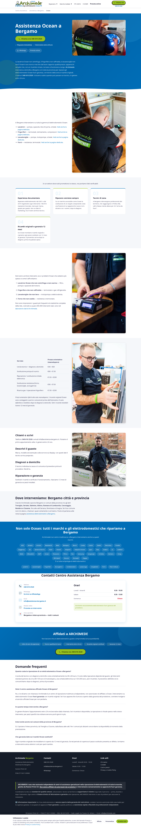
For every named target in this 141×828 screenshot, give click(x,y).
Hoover (58, 550)
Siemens (111, 554)
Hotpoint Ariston (80, 550)
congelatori (94, 567)
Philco (65, 554)
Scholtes (101, 554)
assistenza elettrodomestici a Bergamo (40, 514)
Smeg (119, 554)
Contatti (85, 4)
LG (112, 550)
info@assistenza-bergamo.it (35, 601)
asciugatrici (59, 567)
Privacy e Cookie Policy (108, 770)
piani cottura (114, 567)
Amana (30, 545)
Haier (50, 550)
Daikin (99, 545)
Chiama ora (120, 3)
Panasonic (56, 554)
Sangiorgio (91, 554)
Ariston (38, 545)
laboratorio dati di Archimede (26, 309)
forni (104, 567)
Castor (91, 545)
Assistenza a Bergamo (36, 11)
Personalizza (110, 821)
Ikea (97, 550)
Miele (21, 554)
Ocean (47, 554)
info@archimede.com (108, 813)
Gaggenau (21, 550)
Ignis (90, 550)
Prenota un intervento (33, 608)
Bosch (75, 545)
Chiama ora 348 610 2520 (31, 39)
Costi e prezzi (105, 767)
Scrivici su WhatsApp (32, 594)
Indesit (105, 550)
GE (30, 550)
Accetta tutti (122, 821)
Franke (117, 545)
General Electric (40, 550)
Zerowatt (76, 558)
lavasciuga (83, 567)
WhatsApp (22, 50)
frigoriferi (48, 567)
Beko (57, 545)
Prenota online (95, 4)
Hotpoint (67, 550)
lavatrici (25, 567)
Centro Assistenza (21, 11)
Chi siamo (77, 4)
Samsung (81, 554)
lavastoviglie (36, 567)
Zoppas (85, 558)
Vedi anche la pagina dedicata (52, 142)
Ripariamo (52, 4)
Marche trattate (65, 4)
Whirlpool (57, 558)
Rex (72, 554)
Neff (39, 554)
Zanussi (66, 558)
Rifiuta (99, 821)
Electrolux (108, 545)
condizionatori (71, 567)
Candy (83, 545)
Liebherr (120, 550)
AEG (22, 545)
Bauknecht (48, 545)
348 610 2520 (29, 587)
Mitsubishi (30, 554)
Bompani (66, 545)
